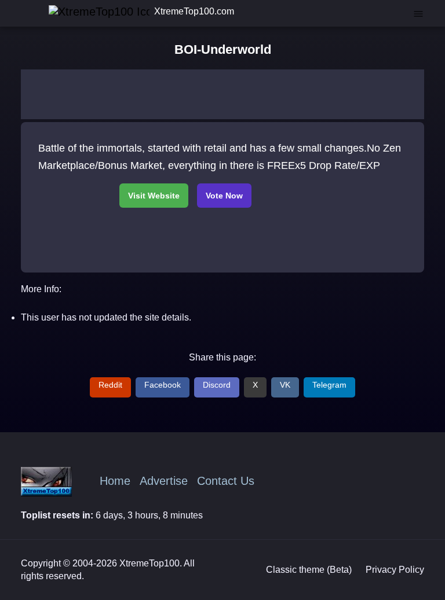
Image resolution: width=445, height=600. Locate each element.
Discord (217, 384)
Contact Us (225, 480)
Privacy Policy (395, 570)
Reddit (110, 384)
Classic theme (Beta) (309, 570)
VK (285, 384)
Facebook (162, 384)
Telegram (329, 384)
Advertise (164, 480)
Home (115, 480)
